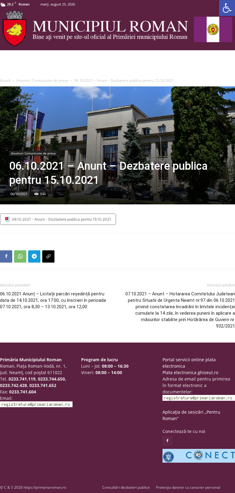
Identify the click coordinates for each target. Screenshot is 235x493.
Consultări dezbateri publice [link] (126, 487)
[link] (227, 8)
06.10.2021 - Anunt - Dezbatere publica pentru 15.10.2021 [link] (61, 219)
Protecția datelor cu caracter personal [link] (188, 487)
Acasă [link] (5, 80)
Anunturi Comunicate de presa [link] (42, 80)
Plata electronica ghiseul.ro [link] (190, 372)
